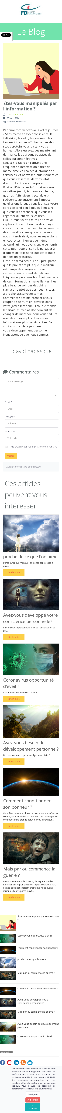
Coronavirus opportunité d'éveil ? (35, 935)
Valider (10, 455)
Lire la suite (14, 572)
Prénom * (10, 416)
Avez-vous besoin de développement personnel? (38, 1025)
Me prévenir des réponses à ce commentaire (33, 446)
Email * (8, 402)
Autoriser (32, 1108)
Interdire (33, 1100)
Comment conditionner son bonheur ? (37, 947)
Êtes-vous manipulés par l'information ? (38, 918)
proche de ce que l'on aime (30, 556)
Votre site (10, 431)
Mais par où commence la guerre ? (36, 972)
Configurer (33, 1094)
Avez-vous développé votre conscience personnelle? (32, 1001)
